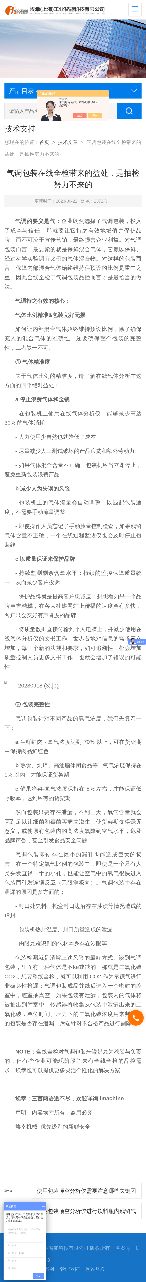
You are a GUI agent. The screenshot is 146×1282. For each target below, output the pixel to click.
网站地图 (96, 1269)
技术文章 (68, 142)
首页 (44, 142)
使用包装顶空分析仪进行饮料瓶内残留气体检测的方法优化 (86, 1213)
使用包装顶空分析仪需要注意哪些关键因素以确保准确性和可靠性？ (86, 1193)
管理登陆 (70, 1269)
